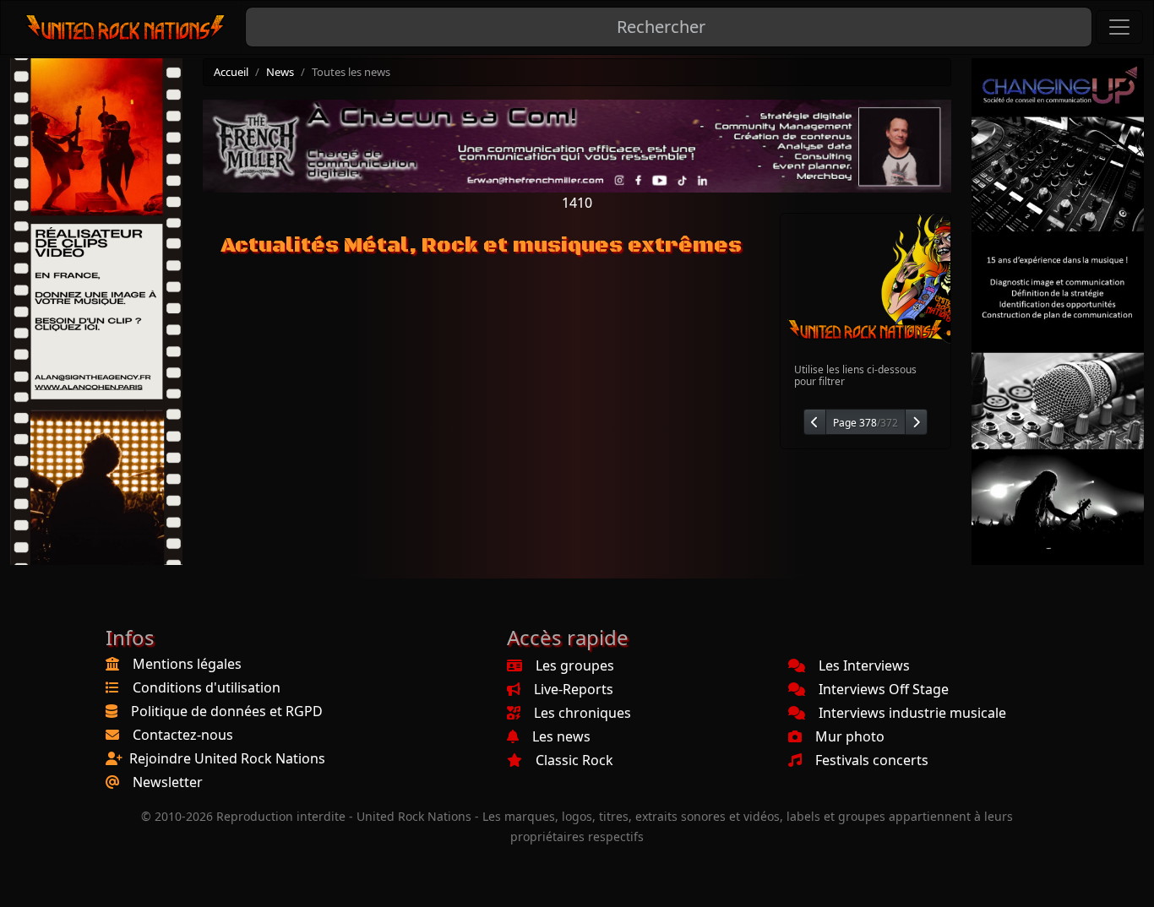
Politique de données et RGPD (227, 711)
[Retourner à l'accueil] (126, 27)
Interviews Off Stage (884, 689)
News (280, 71)
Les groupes (575, 665)
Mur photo (850, 736)
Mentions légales (187, 663)
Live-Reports (573, 689)
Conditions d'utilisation (206, 687)
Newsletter (168, 782)
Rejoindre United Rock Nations (227, 758)
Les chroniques (582, 712)
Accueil (231, 71)
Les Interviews (864, 665)
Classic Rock (574, 760)
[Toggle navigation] (1119, 27)
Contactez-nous (183, 734)
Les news (561, 736)
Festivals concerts (871, 760)
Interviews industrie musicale (912, 712)
